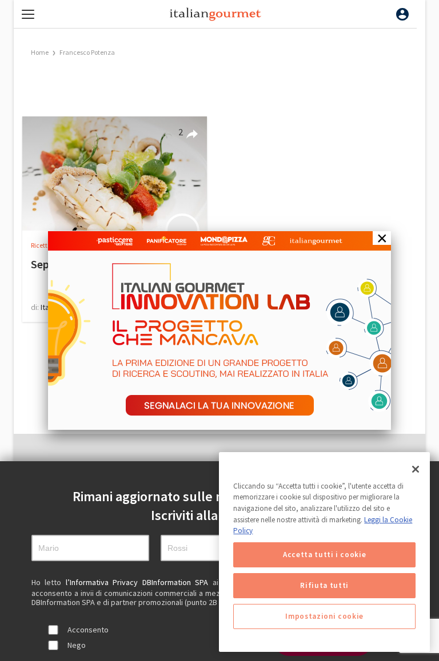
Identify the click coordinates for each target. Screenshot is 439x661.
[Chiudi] (415, 469)
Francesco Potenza (87, 52)
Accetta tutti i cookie (324, 554)
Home (40, 52)
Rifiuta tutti (324, 585)
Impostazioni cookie (324, 616)
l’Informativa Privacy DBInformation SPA (139, 582)
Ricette (41, 245)
